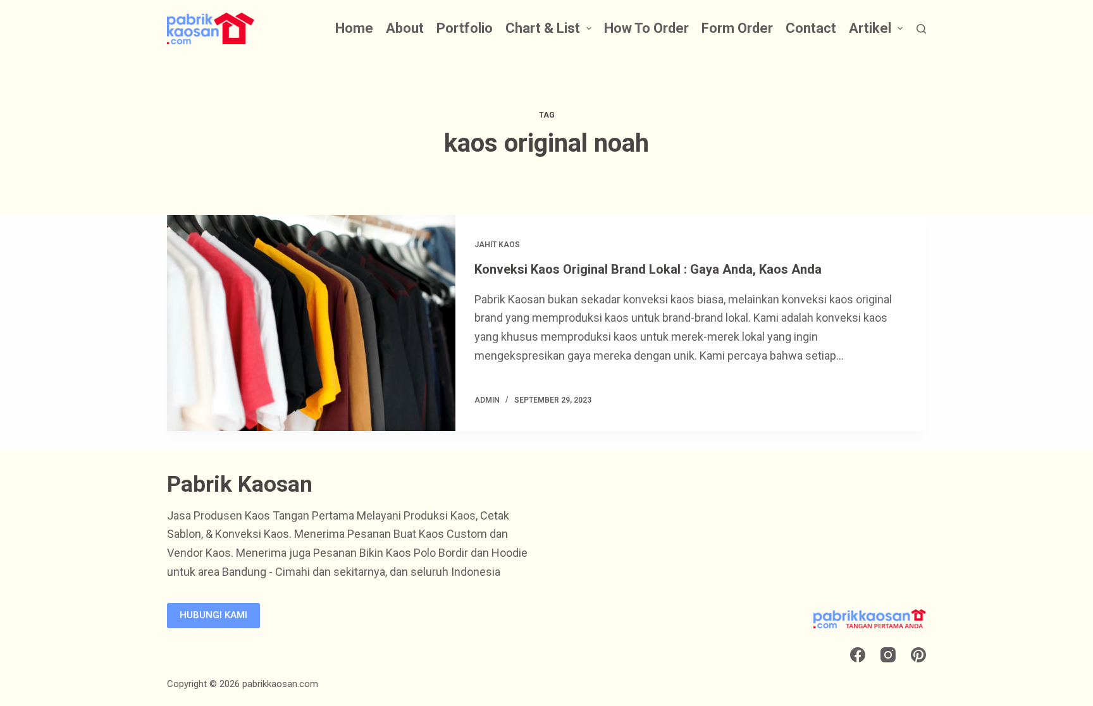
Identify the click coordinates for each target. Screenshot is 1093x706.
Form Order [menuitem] (737, 28)
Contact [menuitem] (811, 28)
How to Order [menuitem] (646, 28)
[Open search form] (921, 28)
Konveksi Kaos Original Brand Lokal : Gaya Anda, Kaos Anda (648, 269)
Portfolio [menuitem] (464, 28)
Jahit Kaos (497, 244)
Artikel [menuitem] (870, 28)
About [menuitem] (405, 28)
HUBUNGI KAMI (213, 615)
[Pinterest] (918, 654)
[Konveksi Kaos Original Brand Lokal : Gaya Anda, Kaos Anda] (311, 323)
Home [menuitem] (354, 28)
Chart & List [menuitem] (542, 28)
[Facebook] (857, 654)
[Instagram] (888, 654)
